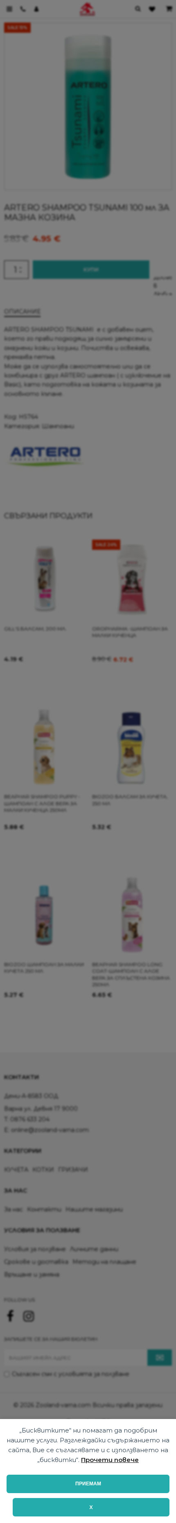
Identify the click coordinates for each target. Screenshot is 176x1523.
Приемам (88, 1484)
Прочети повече (110, 1460)
